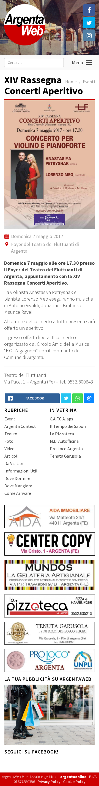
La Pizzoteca (62, 433)
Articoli (11, 456)
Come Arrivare (17, 493)
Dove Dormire (17, 478)
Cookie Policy (74, 781)
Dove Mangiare (18, 485)
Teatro (10, 433)
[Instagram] (89, 35)
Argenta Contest (20, 426)
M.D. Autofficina (64, 441)
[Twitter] (89, 22)
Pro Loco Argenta (66, 448)
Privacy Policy (49, 781)
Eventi (89, 81)
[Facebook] (89, 10)
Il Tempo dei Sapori (68, 426)
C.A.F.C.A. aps (61, 419)
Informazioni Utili (21, 471)
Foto (8, 441)
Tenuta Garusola (65, 456)
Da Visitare (14, 463)
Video (9, 448)
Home (71, 81)
